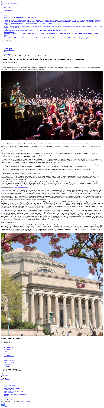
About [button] (5, 36)
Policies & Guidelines (9, 362)
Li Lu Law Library (88, 21)
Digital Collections (73, 26)
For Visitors (35, 17)
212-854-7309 (4, 375)
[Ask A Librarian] (1, 4)
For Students (29, 17)
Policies (58, 38)
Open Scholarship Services (59, 33)
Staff (62, 38)
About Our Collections (10, 26)
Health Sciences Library (50, 21)
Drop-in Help (7, 366)
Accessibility (26, 30)
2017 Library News (9, 54)
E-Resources (82, 26)
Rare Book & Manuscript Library (16, 23)
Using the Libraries (9, 30)
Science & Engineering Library (34, 23)
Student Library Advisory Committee (83, 38)
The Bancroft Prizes (9, 389)
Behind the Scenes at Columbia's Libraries (15, 394)
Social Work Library (47, 23)
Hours (5, 8)
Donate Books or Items (10, 385)
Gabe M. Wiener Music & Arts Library (33, 21)
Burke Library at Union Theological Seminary (48, 20)
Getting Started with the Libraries (35, 33)
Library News (7, 53)
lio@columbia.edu (5, 379)
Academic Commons (21, 26)
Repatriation (7, 27)
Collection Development (62, 26)
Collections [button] (7, 24)
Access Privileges (18, 30)
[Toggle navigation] (2, 1)
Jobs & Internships (19, 38)
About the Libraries (9, 38)
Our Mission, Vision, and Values (47, 38)
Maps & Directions (9, 356)
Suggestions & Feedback (10, 386)
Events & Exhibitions (9, 353)
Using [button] (9, 29)
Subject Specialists (15, 27)
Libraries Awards (8, 358)
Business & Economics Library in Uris (70, 20)
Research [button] (9, 32)
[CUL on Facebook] (1, 382)
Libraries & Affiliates (9, 20)
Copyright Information (21, 33)
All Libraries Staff (8, 347)
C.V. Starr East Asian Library (15, 21)
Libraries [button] (6, 18)
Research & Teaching (9, 33)
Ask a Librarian (8, 10)
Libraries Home (8, 48)
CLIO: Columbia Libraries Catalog (47, 26)
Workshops (7, 364)
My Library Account (9, 7)
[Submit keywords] (2, 41)
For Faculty (22, 17)
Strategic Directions (69, 38)
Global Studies (48, 33)
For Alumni (16, 17)
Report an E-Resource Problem (12, 388)
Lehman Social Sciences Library (74, 21)
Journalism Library (61, 21)
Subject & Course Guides (85, 33)
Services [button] (8, 15)
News (37, 38)
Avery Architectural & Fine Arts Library (25, 20)
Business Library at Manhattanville (89, 20)
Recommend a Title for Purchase (94, 26)
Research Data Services (73, 33)
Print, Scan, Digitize (61, 30)
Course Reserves (47, 30)
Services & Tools (8, 17)
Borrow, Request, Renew (36, 30)
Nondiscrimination (25, 401)
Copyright (6, 397)
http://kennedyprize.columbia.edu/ (19, 187)
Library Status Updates (30, 38)
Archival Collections (32, 26)
